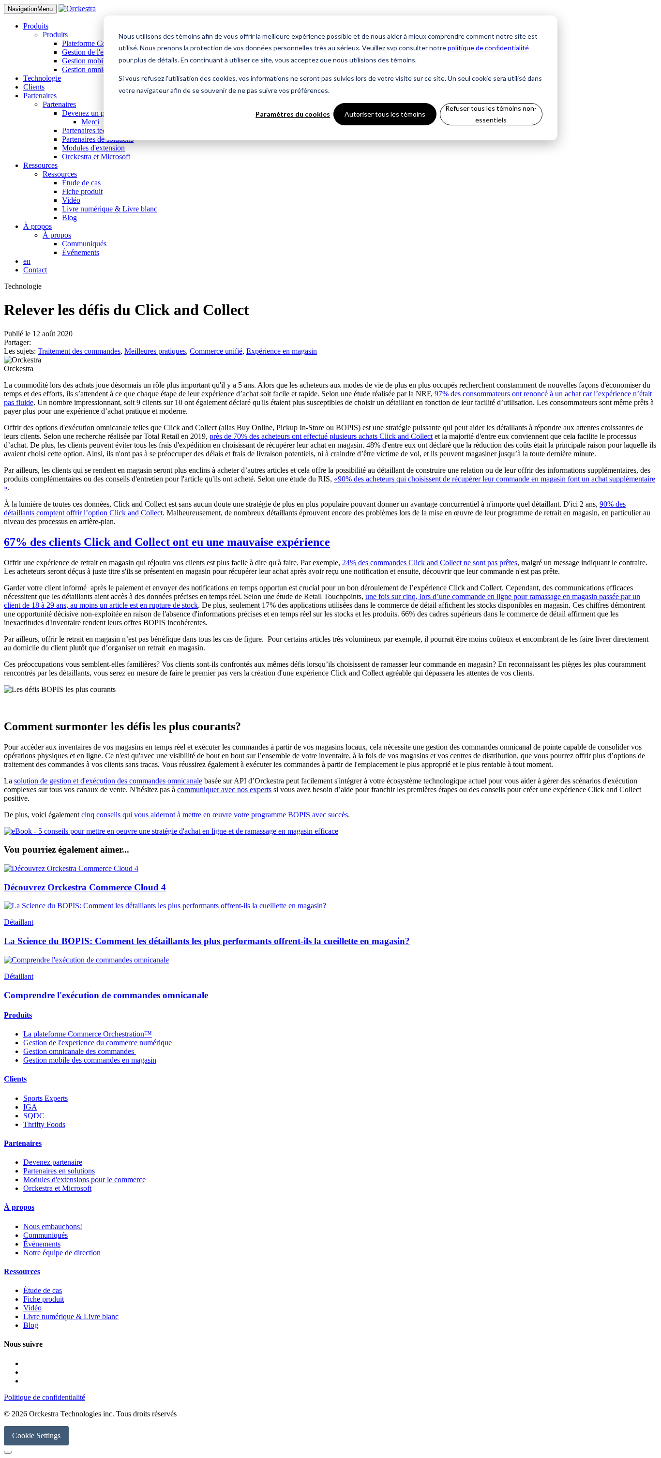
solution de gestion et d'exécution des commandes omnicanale (108, 781)
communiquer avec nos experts (224, 789)
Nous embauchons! (52, 1226)
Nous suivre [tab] (23, 1344)
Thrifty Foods (44, 1124)
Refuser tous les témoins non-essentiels (491, 114)
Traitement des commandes (79, 351)
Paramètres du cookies (292, 114)
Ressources (40, 165)
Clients (34, 87)
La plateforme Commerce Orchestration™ (87, 1034)
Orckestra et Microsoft (96, 156)
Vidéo (71, 200)
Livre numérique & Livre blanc (109, 209)
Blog (69, 217)
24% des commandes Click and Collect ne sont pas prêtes (429, 562)
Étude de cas (81, 183)
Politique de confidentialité (44, 1397)
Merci (90, 122)
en (26, 261)
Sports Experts (45, 1098)
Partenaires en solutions (59, 1171)
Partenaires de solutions (98, 139)
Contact (35, 270)
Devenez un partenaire (96, 113)
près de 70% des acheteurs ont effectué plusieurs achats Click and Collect (321, 436)
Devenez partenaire (52, 1162)
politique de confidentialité (488, 48)
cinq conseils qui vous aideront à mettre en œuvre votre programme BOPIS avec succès (214, 815)
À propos (37, 226)
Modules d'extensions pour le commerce (84, 1179)
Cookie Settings (36, 1435)
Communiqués (84, 244)
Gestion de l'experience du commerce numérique (97, 1042)
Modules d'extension (93, 148)
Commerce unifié (216, 351)
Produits (35, 26)
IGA (30, 1107)
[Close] (8, 1452)
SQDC (34, 1116)
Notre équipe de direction (62, 1252)
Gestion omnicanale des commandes (79, 1051)
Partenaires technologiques (102, 130)
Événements (80, 252)
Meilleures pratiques (155, 351)
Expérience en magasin (281, 351)
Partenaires (40, 95)
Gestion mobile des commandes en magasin (89, 1060)
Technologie (42, 78)
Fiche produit (82, 191)
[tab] (330, 1015)
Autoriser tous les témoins (385, 114)
